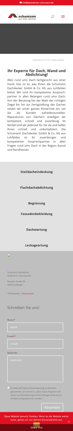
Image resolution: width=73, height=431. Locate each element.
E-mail (11, 336)
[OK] (68, 421)
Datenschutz (28, 293)
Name (11, 319)
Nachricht (12, 352)
